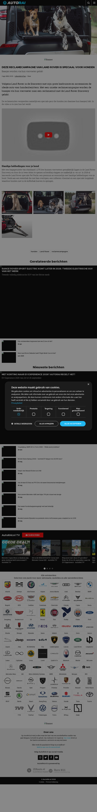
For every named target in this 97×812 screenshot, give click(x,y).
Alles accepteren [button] (72, 423)
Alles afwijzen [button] (46, 423)
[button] (21, 423)
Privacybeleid (16, 403)
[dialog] (48, 406)
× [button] (88, 384)
